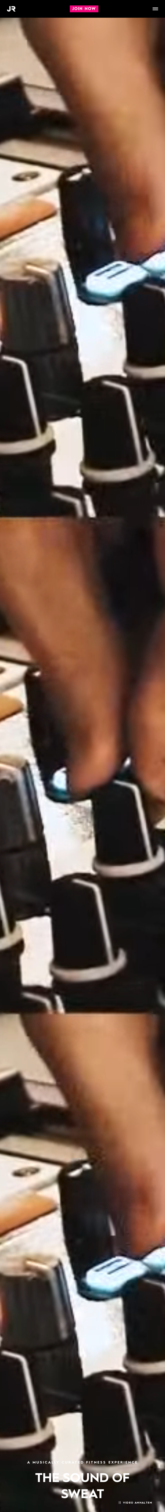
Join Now (84, 9)
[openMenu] (155, 9)
